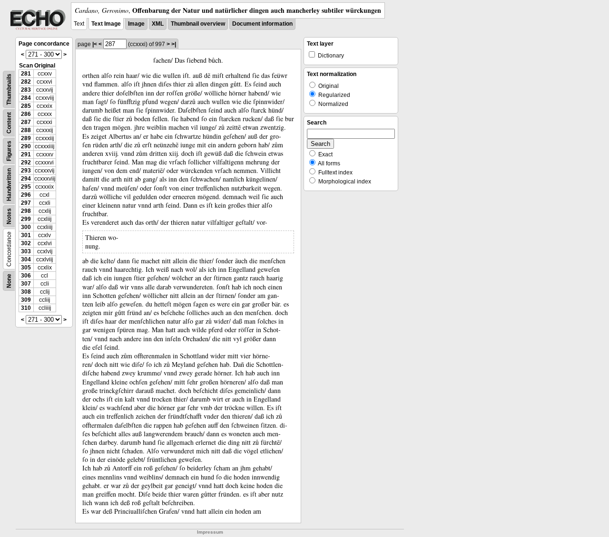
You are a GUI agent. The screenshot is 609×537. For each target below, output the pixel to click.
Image (136, 23)
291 (26, 154)
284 (26, 98)
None (9, 281)
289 (26, 138)
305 (26, 267)
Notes (9, 216)
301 (26, 235)
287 (26, 122)
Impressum (210, 532)
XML (158, 23)
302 (26, 243)
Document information (262, 23)
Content (9, 123)
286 (26, 114)
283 (26, 89)
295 (26, 186)
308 (26, 291)
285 (26, 106)
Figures (9, 151)
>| (173, 44)
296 (26, 195)
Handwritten (9, 184)
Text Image (106, 23)
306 (26, 275)
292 (26, 162)
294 (26, 178)
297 (26, 203)
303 (26, 251)
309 (26, 300)
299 (26, 219)
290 (26, 146)
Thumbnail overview (198, 23)
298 (26, 211)
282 (26, 81)
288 (26, 130)
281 (26, 73)
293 (26, 170)
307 (26, 283)
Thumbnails (9, 89)
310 (26, 308)
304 (26, 259)
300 (26, 227)
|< (94, 44)
